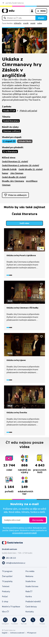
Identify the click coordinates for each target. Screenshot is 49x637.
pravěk (26, 23)
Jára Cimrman (16, 173)
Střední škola (24, 141)
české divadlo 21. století (30, 169)
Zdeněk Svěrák (9, 169)
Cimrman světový (11, 131)
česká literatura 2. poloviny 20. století (20, 165)
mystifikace (31, 181)
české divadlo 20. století (14, 177)
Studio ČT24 (9, 110)
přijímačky (17, 23)
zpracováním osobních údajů (24, 533)
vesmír (32, 23)
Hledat (41, 18)
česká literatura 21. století (15, 161)
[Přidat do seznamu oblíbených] (41, 231)
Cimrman (6, 184)
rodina (39, 23)
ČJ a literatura (10, 151)
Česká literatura (11, 120)
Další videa (24, 223)
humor (5, 173)
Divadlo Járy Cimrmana (13, 181)
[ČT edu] (8, 11)
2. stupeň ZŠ (9, 141)
